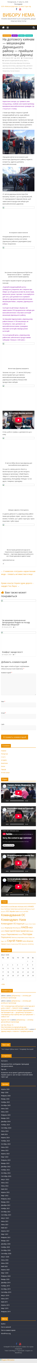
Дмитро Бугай (30, 909)
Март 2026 (4, 1092)
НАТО (2, 931)
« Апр (3, 984)
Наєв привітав (22, 931)
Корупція (20, 923)
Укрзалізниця (14, 944)
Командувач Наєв (13, 920)
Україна (8, 944)
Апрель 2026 (5, 1089)
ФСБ (19, 944)
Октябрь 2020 (5, 1250)
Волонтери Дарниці (16, 63)
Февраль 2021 (5, 1237)
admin (18, 58)
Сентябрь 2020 (6, 1253)
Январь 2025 (5, 1118)
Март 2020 (4, 1273)
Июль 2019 (4, 1299)
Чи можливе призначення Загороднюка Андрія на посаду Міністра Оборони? (16, 622)
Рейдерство (31, 937)
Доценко (3, 911)
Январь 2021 (5, 1241)
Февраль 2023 (5, 1160)
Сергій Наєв (14, 940)
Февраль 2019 (5, 1311)
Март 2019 (4, 1308)
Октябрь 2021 (5, 1212)
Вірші (2, 909)
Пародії (3, 769)
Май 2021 (4, 1228)
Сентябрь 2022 (6, 1176)
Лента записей (6, 1327)
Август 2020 (5, 1257)
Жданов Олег (5, 1020)
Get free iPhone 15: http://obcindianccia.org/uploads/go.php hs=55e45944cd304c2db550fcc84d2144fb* (14, 1027)
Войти (3, 1324)
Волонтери (7, 35)
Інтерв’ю (4, 760)
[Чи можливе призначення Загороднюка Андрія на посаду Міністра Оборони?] (18, 601)
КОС (26, 911)
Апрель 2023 (5, 1154)
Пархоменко (12, 934)
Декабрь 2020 (5, 1244)
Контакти (4, 1061)
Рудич (2, 941)
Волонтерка (26, 63)
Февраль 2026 (5, 1096)
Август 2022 (5, 1179)
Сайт (2, 724)
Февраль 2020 (5, 1276)
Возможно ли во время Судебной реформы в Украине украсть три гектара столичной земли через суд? (17, 1075)
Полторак (27, 934)
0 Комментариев (28, 58)
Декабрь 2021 (5, 1205)
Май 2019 (4, 1302)
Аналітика (4, 763)
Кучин (2, 928)
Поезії (20, 934)
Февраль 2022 (5, 1199)
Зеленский (22, 911)
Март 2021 (4, 1234)
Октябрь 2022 (5, 1173)
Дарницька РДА (21, 66)
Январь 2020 (5, 1279)
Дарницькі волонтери (9, 66)
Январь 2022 (5, 1202)
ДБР (26, 909)
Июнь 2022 (4, 1186)
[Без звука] (30, 801)
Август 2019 (5, 1295)
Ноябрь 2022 (5, 1170)
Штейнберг (31, 944)
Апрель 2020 (5, 1270)
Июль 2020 (4, 1260)
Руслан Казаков (14, 71)
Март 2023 (4, 1157)
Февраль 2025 (5, 1115)
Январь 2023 (5, 1163)
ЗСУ (7, 911)
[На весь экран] (33, 801)
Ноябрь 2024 (5, 1125)
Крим (34, 924)
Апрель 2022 (5, 1192)
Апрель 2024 (5, 1137)
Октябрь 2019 (5, 1289)
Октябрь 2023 (5, 1144)
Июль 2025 (4, 1108)
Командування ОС (13, 915)
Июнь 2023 (4, 1150)
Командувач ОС (8, 923)
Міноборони (17, 928)
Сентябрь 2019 (6, 1292)
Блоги (3, 766)
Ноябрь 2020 (5, 1247)
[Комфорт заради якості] (18, 632)
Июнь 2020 (4, 1263)
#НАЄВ (31, 906)
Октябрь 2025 (5, 1105)
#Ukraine (21, 907)
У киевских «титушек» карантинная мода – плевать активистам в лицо (18, 572)
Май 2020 (4, 1266)
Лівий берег (18, 68)
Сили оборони (27, 941)
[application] (18, 793)
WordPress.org (6, 1333)
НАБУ (30, 927)
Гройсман (7, 909)
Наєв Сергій (10, 931)
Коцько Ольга (28, 924)
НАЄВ (24, 927)
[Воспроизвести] (4, 801)
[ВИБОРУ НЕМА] (3, 27)
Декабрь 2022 (5, 1166)
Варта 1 (26, 60)
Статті (3, 757)
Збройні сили (14, 911)
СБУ (6, 941)
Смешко (3, 944)
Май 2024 (4, 1134)
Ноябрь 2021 (5, 1208)
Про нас (3, 1069)
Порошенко (6, 937)
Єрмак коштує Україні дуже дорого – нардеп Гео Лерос (17, 584)
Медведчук (9, 928)
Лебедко (25, 68)
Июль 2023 (4, 1147)
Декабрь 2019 (5, 1282)
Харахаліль (24, 944)
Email (3, 713)
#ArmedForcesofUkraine (9, 907)
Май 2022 (4, 1189)
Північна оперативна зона (19, 937)
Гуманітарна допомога (17, 909)
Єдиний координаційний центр (13, 60)
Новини (21, 35)
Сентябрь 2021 (6, 1215)
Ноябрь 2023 (5, 1141)
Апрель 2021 (5, 1231)
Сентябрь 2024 (6, 1128)
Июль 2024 (4, 1131)
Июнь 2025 (4, 1112)
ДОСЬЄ (15, 35)
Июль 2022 (4, 1183)
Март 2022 (4, 1195)
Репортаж (29, 35)
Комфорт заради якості (12, 652)
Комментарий (6, 673)
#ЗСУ (26, 907)
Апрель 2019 (5, 1305)
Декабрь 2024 (5, 1121)
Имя (3, 701)
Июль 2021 (4, 1221)
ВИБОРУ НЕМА (18, 15)
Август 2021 (5, 1218)
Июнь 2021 (4, 1224)
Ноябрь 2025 (5, 1102)
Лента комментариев (8, 1330)
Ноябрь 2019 (5, 1286)
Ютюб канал (5, 773)
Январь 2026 (5, 1099)
